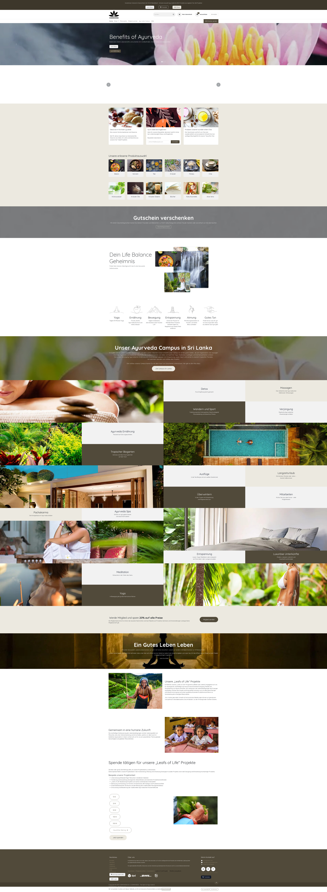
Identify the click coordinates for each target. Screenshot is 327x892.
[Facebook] (213, 869)
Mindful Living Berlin (175, 871)
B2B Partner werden (211, 21)
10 (114, 797)
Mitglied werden (209, 620)
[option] (163, 84)
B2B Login (114, 879)
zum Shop (114, 46)
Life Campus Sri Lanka (163, 369)
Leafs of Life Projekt (161, 871)
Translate (207, 877)
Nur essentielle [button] (205, 889)
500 (115, 823)
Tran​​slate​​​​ (164, 7)
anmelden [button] (175, 142)
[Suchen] (173, 14)
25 (114, 803)
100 (115, 817)
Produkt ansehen (123, 96)
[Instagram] (208, 869)
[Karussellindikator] (161, 61)
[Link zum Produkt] (117, 165)
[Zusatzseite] (203, 869)
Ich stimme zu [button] (214, 889)
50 (114, 810)
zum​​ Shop (150, 7)
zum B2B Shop (115, 51)
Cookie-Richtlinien (166, 889)
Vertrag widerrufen (118, 874)
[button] (110, 85)
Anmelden (214, 14)
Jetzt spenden (118, 838)
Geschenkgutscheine (163, 227)
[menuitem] (111, 21)
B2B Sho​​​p (177, 7)
